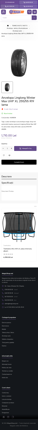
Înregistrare (5, 412)
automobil (4, 124)
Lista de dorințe (6, 399)
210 (16, 127)
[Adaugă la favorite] (3, 155)
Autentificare (6, 409)
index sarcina (21, 127)
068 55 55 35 (9, 293)
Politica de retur (6, 367)
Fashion (4, 346)
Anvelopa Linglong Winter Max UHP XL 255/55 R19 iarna (17, 35)
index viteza (11, 127)
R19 (31, 127)
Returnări (4, 406)
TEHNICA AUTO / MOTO (19, 25)
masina (10, 124)
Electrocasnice (6, 322)
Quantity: (4, 144)
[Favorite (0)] (29, 12)
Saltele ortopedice (7, 339)
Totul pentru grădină (8, 342)
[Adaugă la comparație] (9, 155)
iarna (5, 127)
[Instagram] (8, 417)
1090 (27, 127)
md (35, 121)
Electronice (5, 326)
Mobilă (4, 329)
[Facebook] (3, 417)
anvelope (13, 121)
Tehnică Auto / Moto (8, 332)
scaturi (7, 121)
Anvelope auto (17, 31)
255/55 (3, 129)
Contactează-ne (7, 374)
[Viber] (12, 417)
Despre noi (5, 361)
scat (17, 121)
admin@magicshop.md (11, 303)
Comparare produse (8, 402)
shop (31, 121)
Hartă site (5, 377)
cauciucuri (16, 124)
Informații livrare (6, 364)
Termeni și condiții (7, 371)
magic (28, 121)
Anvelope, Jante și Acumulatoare (17, 28)
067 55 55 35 (9, 296)
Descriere (6, 176)
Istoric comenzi (6, 396)
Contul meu (5, 392)
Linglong (23, 124)
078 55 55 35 (9, 289)
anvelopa (22, 121)
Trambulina (7, 245)
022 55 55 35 (9, 300)
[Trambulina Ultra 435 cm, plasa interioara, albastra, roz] (19, 226)
